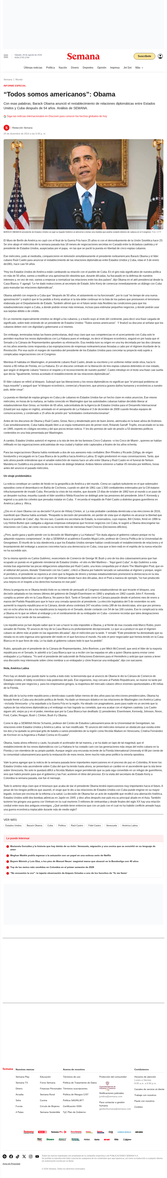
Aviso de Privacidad (15, 1164)
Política (62, 825)
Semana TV (22, 1082)
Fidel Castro (94, 825)
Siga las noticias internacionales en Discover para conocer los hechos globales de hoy (57, 116)
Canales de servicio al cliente (149, 1089)
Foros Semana (47, 1082)
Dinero (19, 1088)
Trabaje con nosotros (145, 1095)
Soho (18, 1100)
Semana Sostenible (50, 1112)
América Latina (130, 825)
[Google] (5, 1156)
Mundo (19, 79)
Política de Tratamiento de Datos (80, 1082)
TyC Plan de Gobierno (74, 1112)
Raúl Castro (77, 825)
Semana (8, 79)
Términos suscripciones (75, 1088)
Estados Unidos (13, 825)
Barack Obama (34, 825)
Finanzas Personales (51, 1088)
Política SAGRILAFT (73, 1100)
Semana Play (22, 1076)
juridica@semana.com (110, 1096)
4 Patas (19, 1112)
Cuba (50, 825)
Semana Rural (47, 1094)
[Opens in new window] (11, 1156)
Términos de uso (71, 1076)
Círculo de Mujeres (50, 1106)
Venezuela (111, 825)
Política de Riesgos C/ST (76, 1094)
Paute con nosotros (144, 1101)
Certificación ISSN (72, 1106)
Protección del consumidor (113, 1076)
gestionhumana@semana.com (115, 1109)
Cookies (138, 1107)
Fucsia (19, 1106)
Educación (45, 1076)
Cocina (43, 1100)
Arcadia (19, 1094)
